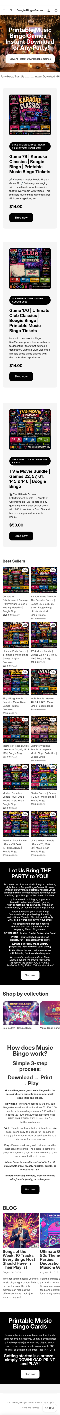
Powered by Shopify (44, 1402)
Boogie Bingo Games (24, 1402)
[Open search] (11, 10)
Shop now (21, 217)
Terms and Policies (30, 1407)
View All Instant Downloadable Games (30, 58)
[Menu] (4, 10)
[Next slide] (53, 1017)
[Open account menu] (48, 10)
